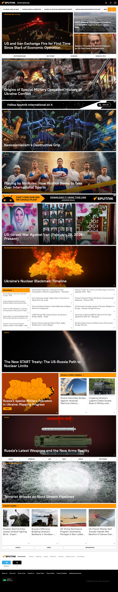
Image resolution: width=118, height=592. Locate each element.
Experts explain (10, 506)
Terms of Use (21, 573)
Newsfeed (7, 290)
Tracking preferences (75, 573)
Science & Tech (70, 556)
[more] (71, 52)
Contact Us (31, 573)
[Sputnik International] (9, 4)
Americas (38, 556)
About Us (4, 573)
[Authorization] (106, 3)
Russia (46, 556)
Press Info (12, 573)
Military (61, 556)
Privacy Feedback (62, 573)
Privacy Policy (50, 573)
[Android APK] (7, 580)
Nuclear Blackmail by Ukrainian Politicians (20, 248)
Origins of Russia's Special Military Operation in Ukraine (25, 60)
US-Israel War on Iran (12, 14)
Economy (53, 556)
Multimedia (80, 556)
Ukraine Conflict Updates (71, 375)
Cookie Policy (40, 573)
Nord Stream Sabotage (13, 463)
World (77, 14)
